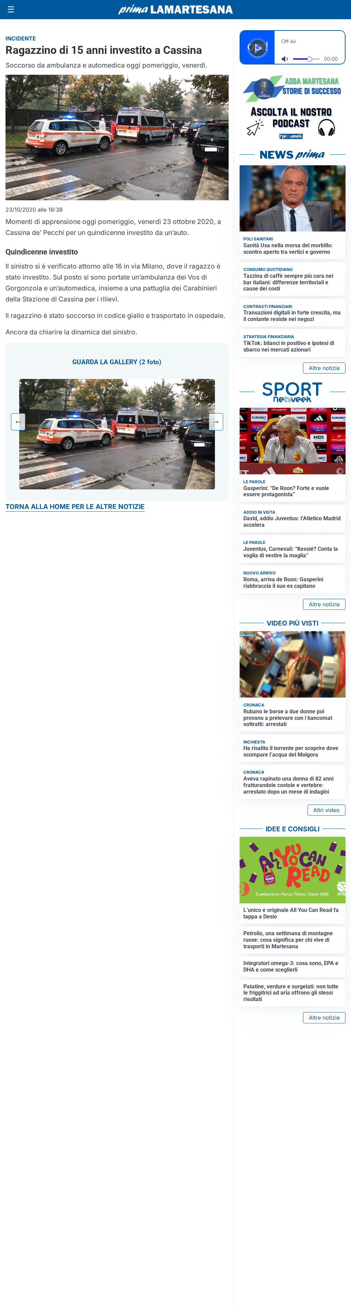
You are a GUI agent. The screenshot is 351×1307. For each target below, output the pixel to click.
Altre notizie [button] (324, 368)
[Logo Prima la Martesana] (175, 9)
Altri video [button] (326, 810)
